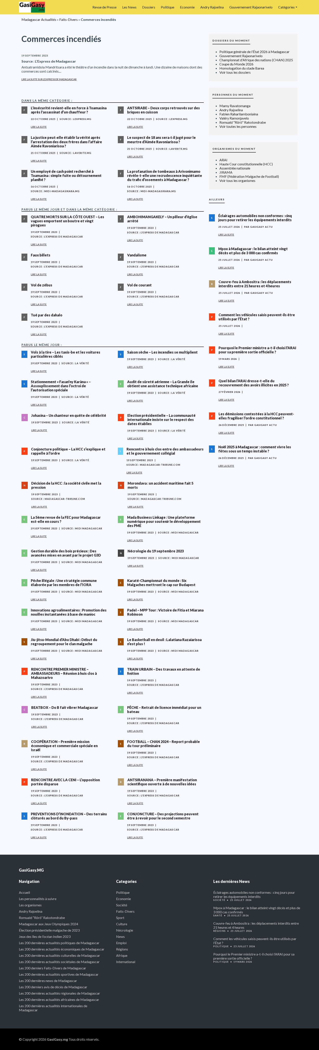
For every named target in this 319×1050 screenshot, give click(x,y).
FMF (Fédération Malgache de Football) (249, 176)
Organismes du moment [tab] (234, 148)
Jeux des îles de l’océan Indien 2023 (45, 936)
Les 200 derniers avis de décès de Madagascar (53, 987)
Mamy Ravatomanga (234, 106)
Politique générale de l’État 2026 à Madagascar (254, 52)
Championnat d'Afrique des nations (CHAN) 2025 (256, 60)
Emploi (121, 943)
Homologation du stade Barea (241, 68)
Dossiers (148, 7)
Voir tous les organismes (237, 180)
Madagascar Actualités (38, 19)
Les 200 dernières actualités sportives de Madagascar (59, 974)
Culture (121, 924)
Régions (122, 949)
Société (121, 905)
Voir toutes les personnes (238, 126)
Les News (129, 7)
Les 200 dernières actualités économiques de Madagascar (61, 949)
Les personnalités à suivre (37, 899)
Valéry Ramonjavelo (234, 118)
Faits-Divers (68, 19)
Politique (167, 7)
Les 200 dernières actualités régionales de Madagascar (59, 993)
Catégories (286, 7)
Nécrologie (124, 930)
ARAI (223, 160)
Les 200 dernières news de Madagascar (48, 981)
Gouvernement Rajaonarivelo (251, 7)
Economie (187, 7)
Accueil (24, 892)
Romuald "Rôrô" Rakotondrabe (242, 122)
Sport (120, 917)
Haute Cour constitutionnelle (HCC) (246, 164)
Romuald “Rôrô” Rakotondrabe (42, 917)
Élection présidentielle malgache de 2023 (49, 930)
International (125, 962)
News (120, 936)
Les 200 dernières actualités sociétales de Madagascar (59, 962)
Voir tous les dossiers (235, 72)
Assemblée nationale (234, 168)
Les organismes (30, 905)
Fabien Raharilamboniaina (238, 114)
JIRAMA (225, 172)
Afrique (121, 955)
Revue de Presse (104, 7)
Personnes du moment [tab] (232, 94)
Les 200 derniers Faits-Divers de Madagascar (52, 968)
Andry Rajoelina (212, 7)
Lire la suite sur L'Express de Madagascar (49, 79)
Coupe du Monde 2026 (236, 64)
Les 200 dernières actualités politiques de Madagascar (59, 943)
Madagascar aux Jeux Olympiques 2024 (48, 924)
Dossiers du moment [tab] (231, 40)
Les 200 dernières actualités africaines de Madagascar (59, 999)
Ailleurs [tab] (217, 199)
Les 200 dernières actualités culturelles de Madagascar (59, 955)
